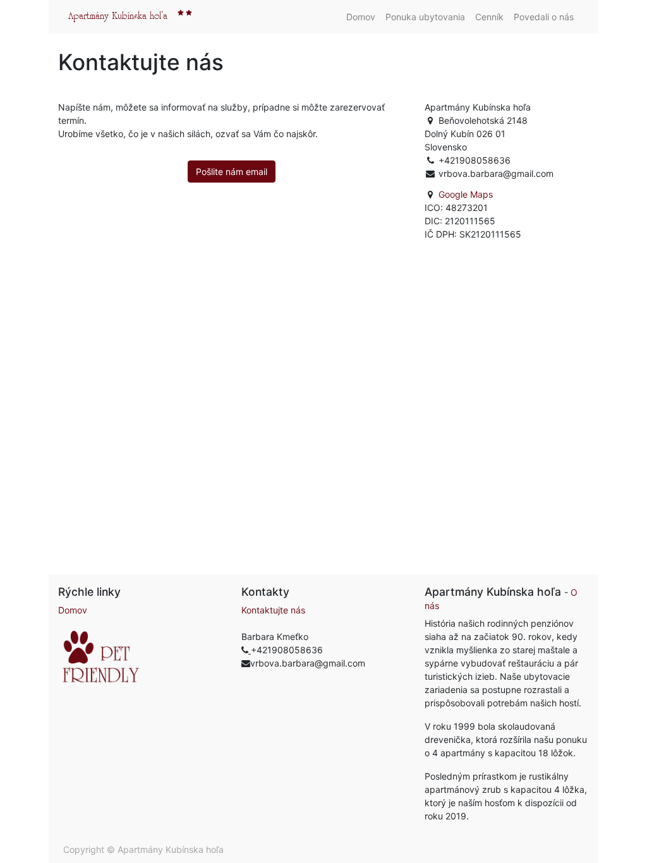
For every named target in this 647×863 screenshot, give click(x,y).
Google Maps (465, 194)
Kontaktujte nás (273, 610)
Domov (72, 610)
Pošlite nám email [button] (231, 171)
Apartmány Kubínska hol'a (117, 16)
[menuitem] (360, 16)
